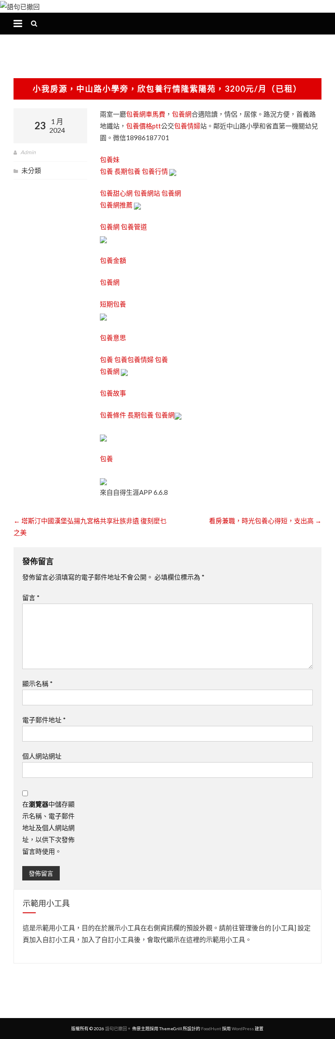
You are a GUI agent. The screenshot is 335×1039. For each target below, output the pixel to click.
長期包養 (127, 171)
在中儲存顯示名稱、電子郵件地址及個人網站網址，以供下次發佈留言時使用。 (48, 827)
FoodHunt (211, 1028)
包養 (106, 171)
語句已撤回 (116, 1028)
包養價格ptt (143, 126)
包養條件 (113, 415)
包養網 (181, 114)
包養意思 (113, 338)
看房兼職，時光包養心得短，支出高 (265, 521)
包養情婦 (187, 126)
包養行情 (155, 171)
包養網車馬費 (145, 114)
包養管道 (134, 227)
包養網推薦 (116, 205)
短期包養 (113, 304)
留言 (31, 597)
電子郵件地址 (44, 720)
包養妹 (110, 159)
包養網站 (147, 193)
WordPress (243, 1028)
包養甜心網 (116, 193)
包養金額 (113, 260)
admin (28, 152)
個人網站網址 (42, 756)
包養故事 (113, 393)
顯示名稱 (37, 683)
